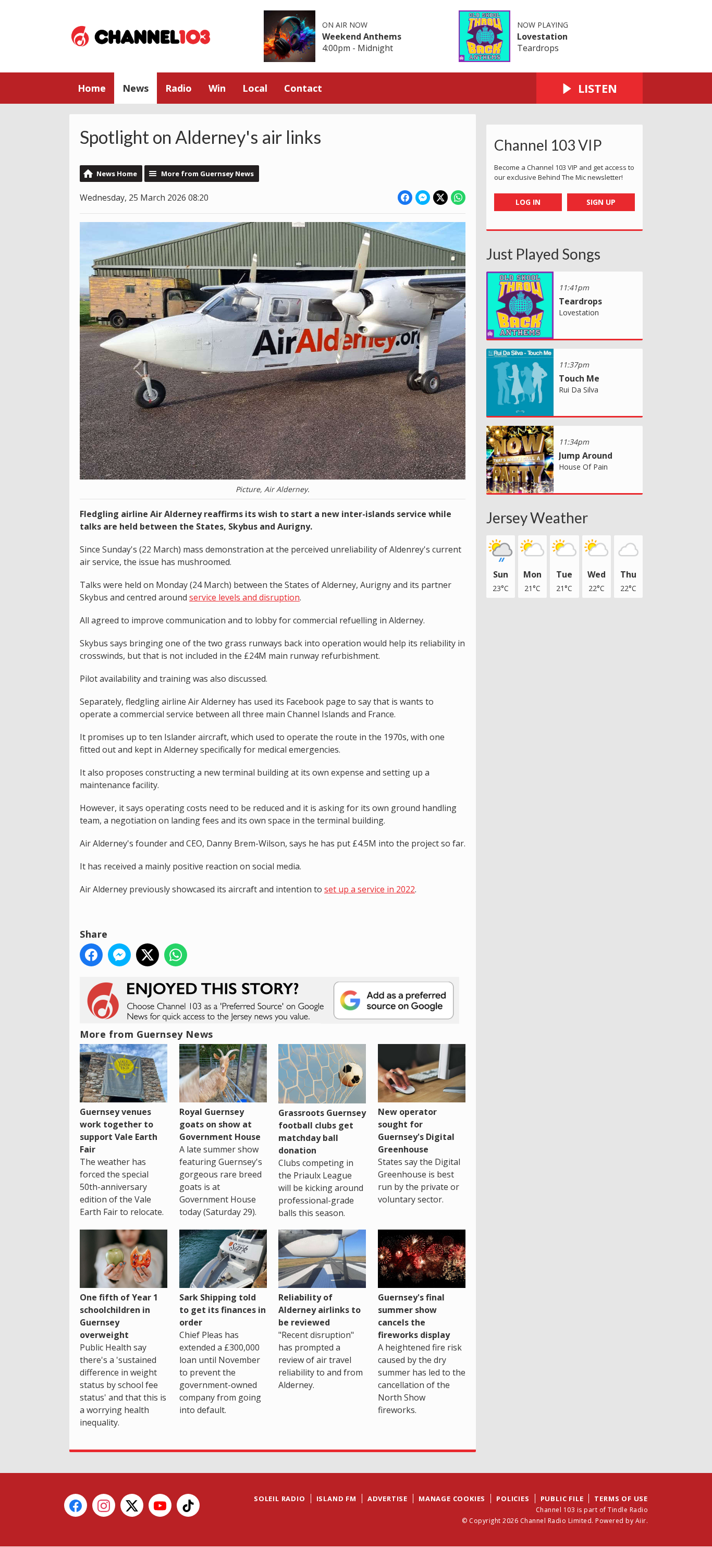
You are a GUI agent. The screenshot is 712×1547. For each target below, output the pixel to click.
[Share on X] (440, 197)
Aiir (640, 1520)
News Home (116, 173)
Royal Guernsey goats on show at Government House (220, 1124)
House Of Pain (583, 467)
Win (217, 88)
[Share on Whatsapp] (458, 197)
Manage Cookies (452, 1498)
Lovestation (542, 36)
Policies (512, 1498)
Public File (562, 1498)
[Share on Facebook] (405, 197)
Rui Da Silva (578, 390)
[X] (131, 1505)
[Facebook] (75, 1505)
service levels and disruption (244, 597)
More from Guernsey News (207, 173)
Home (92, 88)
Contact (303, 88)
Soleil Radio (279, 1498)
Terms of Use (621, 1498)
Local (254, 88)
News (135, 88)
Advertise (387, 1498)
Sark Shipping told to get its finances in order (222, 1310)
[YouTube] (160, 1505)
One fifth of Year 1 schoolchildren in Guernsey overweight (119, 1316)
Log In (528, 202)
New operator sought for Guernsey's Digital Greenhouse (416, 1130)
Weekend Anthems (361, 36)
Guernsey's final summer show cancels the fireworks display (414, 1316)
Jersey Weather (537, 517)
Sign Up (601, 202)
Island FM (336, 1498)
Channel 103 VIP (548, 145)
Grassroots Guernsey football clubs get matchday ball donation (322, 1131)
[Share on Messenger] (422, 197)
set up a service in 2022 (369, 889)
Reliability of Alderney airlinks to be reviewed (319, 1310)
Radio (178, 88)
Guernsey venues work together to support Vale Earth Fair (118, 1130)
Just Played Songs (543, 254)
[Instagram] (103, 1505)
